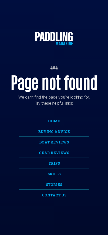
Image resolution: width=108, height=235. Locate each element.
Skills (54, 173)
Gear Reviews (54, 152)
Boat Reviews (54, 141)
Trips (54, 163)
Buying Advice (54, 131)
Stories (54, 184)
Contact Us (54, 194)
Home (54, 120)
